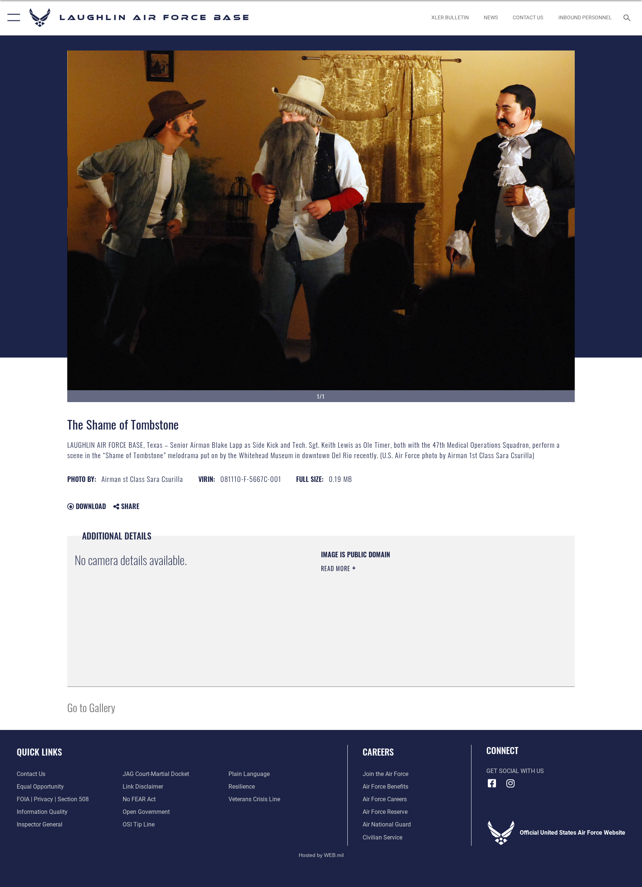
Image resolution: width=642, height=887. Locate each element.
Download (90, 506)
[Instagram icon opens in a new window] (510, 783)
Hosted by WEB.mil (321, 855)
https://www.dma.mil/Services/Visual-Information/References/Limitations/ (408, 615)
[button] (12, 17)
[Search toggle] (628, 17)
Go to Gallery (91, 707)
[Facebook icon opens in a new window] (491, 783)
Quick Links (39, 751)
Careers (378, 751)
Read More (336, 568)
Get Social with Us (515, 771)
